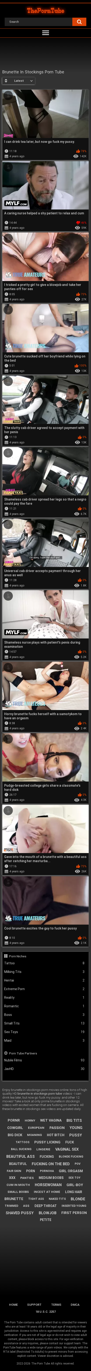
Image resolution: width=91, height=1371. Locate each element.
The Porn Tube (40, 1363)
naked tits (57, 1199)
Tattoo (44, 963)
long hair (73, 1192)
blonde (78, 1199)
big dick (15, 1135)
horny (30, 1120)
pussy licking (47, 1142)
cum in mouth (18, 1185)
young (76, 1128)
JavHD (44, 1069)
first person (74, 1213)
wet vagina (51, 1120)
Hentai (44, 980)
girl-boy (74, 1185)
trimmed (11, 1205)
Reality (44, 997)
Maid (44, 1040)
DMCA (75, 1304)
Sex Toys (44, 1032)
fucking (47, 1156)
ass (26, 1205)
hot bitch (55, 1135)
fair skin (14, 1171)
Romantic (44, 1006)
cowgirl (15, 1128)
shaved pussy (20, 1213)
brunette (13, 1199)
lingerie (43, 1149)
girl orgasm (71, 1171)
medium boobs (51, 1178)
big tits (74, 1120)
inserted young (74, 1205)
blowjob (47, 1213)
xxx (12, 1178)
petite (45, 1220)
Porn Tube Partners (23, 1053)
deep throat (46, 1206)
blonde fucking (71, 1156)
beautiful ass (20, 1156)
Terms (56, 1304)
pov (77, 1163)
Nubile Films (44, 1060)
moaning (34, 1135)
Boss (44, 1015)
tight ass (36, 1199)
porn (30, 1171)
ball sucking (21, 1149)
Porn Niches (17, 956)
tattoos (22, 1142)
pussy (75, 1135)
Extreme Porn (44, 989)
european (36, 1127)
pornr (14, 1120)
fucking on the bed (51, 1164)
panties (27, 1178)
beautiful (18, 1164)
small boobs (18, 1192)
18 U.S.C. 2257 (45, 1311)
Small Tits (44, 1023)
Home (13, 1304)
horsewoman (48, 1185)
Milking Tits (44, 972)
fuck (69, 1142)
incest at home (47, 1192)
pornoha (47, 1171)
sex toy (74, 1177)
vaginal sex (67, 1149)
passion (57, 1128)
